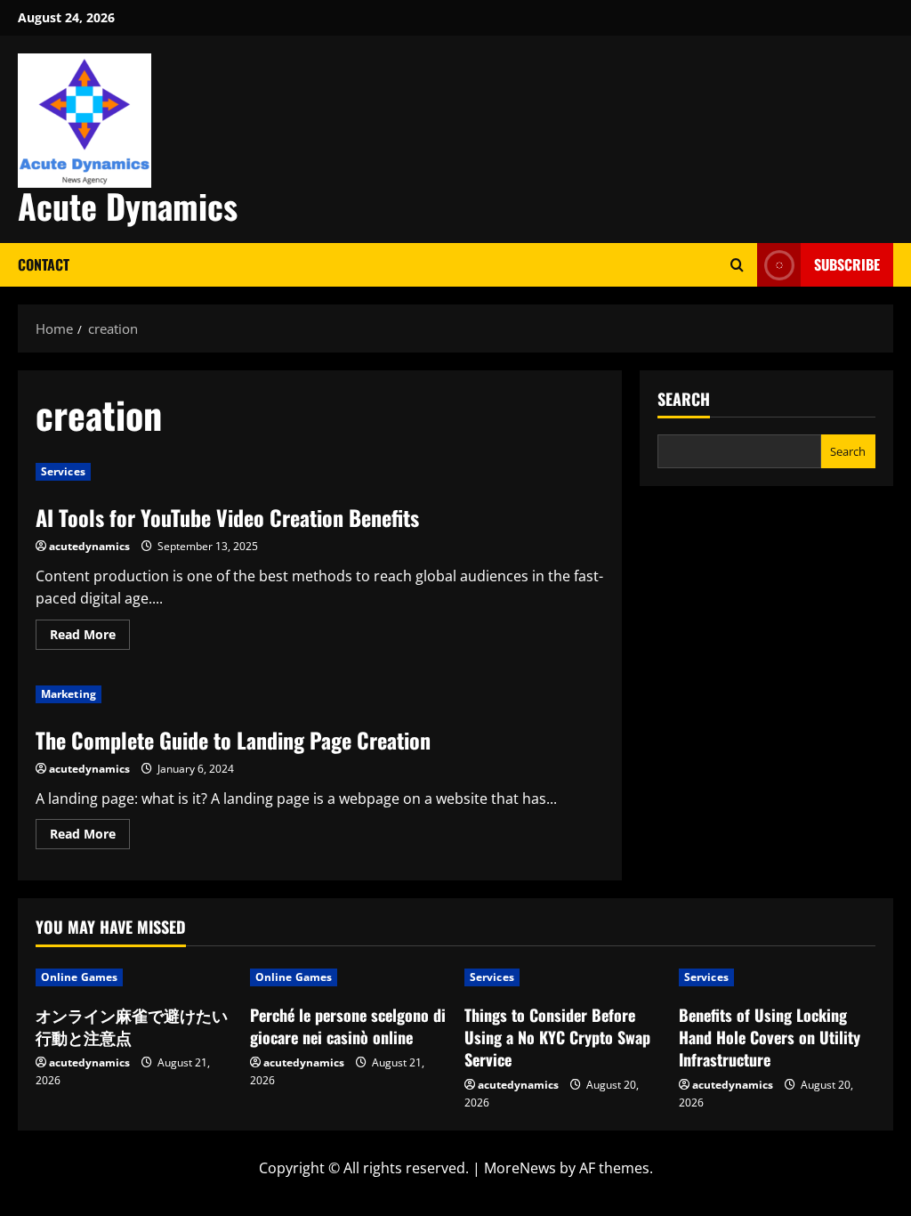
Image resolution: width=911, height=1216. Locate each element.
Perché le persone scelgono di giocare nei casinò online (348, 1026)
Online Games (79, 977)
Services (63, 471)
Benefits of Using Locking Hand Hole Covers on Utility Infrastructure (769, 1037)
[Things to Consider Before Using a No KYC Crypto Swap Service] (562, 977)
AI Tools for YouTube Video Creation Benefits (227, 517)
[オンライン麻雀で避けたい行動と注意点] (134, 977)
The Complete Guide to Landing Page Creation (233, 740)
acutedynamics (89, 546)
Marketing (68, 693)
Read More (90, 637)
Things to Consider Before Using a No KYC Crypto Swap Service (557, 1037)
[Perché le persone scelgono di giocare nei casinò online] (348, 977)
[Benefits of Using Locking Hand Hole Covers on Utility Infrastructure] (777, 977)
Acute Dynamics (128, 206)
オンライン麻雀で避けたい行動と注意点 (132, 1026)
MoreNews (520, 1168)
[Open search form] (737, 264)
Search (683, 399)
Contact (43, 264)
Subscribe (847, 264)
